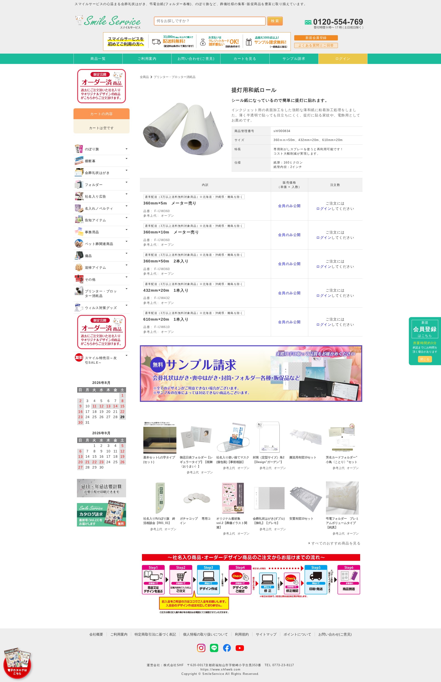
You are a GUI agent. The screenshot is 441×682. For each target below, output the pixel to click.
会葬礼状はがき (97, 173)
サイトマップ (266, 634)
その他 (90, 279)
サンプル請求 (294, 58)
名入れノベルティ (99, 208)
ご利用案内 (147, 58)
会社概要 (96, 634)
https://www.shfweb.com (220, 669)
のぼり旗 (92, 149)
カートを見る (245, 58)
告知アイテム (95, 220)
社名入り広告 (95, 196)
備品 (88, 256)
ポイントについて (297, 634)
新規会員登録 (316, 38)
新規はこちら (425, 328)
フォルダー (94, 185)
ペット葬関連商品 (99, 244)
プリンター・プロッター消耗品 (174, 77)
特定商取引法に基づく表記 (155, 634)
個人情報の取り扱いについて (205, 634)
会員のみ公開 (289, 206)
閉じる (425, 359)
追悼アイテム (95, 267)
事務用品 (92, 232)
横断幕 (90, 161)
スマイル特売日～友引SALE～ (101, 360)
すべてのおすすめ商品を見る (336, 543)
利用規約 (242, 634)
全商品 (144, 77)
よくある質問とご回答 (316, 45)
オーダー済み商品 (101, 332)
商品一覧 (98, 58)
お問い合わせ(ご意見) (196, 58)
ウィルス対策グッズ (101, 308)
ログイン (343, 58)
